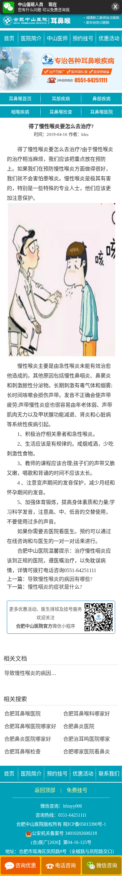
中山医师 (57, 38)
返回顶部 (44, 790)
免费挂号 (77, 790)
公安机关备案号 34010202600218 (64, 833)
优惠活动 (109, 38)
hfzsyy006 (72, 806)
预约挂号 (83, 38)
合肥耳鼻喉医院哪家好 (30, 726)
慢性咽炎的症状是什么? (55, 587)
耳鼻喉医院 (101, 112)
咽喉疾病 (20, 112)
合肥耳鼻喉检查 (22, 751)
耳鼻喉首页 (20, 98)
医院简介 (31, 38)
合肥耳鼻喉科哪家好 (85, 713)
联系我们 (109, 773)
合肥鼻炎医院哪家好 (27, 739)
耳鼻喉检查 (60, 112)
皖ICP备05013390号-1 (84, 824)
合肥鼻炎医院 (77, 726)
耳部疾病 (61, 98)
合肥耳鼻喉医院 (22, 713)
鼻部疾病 (101, 98)
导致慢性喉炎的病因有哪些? (60, 579)
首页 (9, 38)
